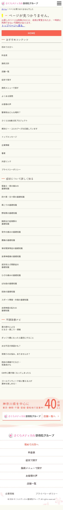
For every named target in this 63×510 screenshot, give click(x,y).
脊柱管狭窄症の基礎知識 (12, 248)
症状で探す (6, 79)
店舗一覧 (5, 71)
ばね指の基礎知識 (9, 283)
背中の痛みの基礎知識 (11, 232)
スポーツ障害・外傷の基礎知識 (15, 299)
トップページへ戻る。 (13, 25)
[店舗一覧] (31, 416)
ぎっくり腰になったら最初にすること (18, 337)
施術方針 (5, 63)
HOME (31, 33)
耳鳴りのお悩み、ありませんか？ (16, 354)
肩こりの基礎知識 (9, 205)
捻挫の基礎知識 (8, 291)
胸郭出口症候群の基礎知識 (9, 222)
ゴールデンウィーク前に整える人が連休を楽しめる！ (17, 382)
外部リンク (6, 161)
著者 (3, 153)
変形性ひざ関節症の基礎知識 (10, 265)
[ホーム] (20, 3)
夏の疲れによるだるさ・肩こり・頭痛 (11, 328)
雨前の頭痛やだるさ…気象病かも (11, 363)
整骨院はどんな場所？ (11, 112)
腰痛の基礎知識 (8, 240)
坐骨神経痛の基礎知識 (11, 256)
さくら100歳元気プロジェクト (15, 120)
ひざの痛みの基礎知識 (11, 275)
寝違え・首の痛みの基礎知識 (10, 187)
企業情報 (5, 145)
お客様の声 (6, 104)
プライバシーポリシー (11, 169)
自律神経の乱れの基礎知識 (9, 309)
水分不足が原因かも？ (11, 346)
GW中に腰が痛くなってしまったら (16, 373)
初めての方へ (7, 47)
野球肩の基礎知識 (9, 213)
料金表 (4, 55)
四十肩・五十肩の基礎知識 (13, 197)
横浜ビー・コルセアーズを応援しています (20, 128)
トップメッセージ (9, 136)
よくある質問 (7, 96)
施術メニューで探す (10, 88)
